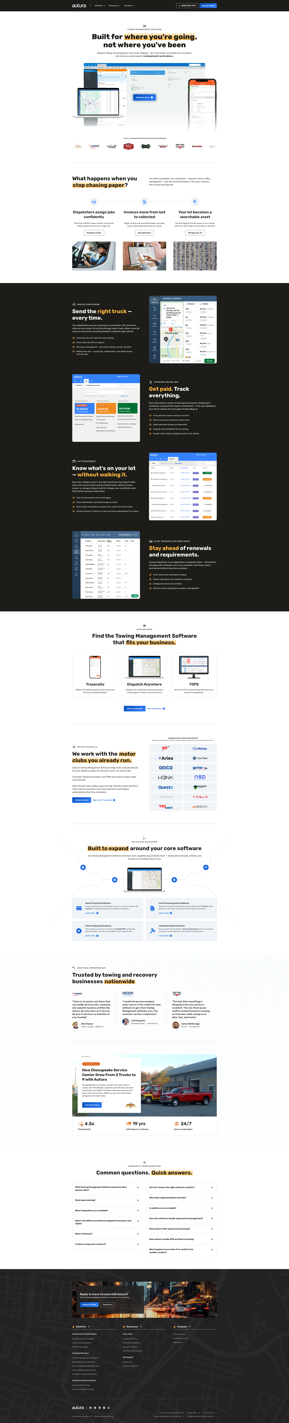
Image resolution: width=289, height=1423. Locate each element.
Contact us (107, 1304)
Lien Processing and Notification (86, 1366)
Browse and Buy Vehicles (83, 1389)
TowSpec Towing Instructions (84, 1374)
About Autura (179, 1334)
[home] (79, 5)
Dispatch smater (94, 233)
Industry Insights (130, 1347)
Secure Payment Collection (83, 1362)
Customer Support (130, 1366)
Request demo (208, 6)
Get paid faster (144, 233)
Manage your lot (195, 233)
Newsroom (177, 1342)
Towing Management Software (85, 1358)
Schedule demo (81, 800)
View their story (92, 1105)
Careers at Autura (180, 1338)
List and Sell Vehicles (81, 1385)
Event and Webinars (131, 1343)
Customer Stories (130, 1339)
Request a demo (89, 1304)
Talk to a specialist (135, 708)
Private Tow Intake (80, 1347)
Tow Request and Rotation (83, 1339)
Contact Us (127, 1362)
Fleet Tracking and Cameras (84, 1370)
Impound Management (81, 1343)
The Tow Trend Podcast (132, 1351)
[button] (100, 5)
